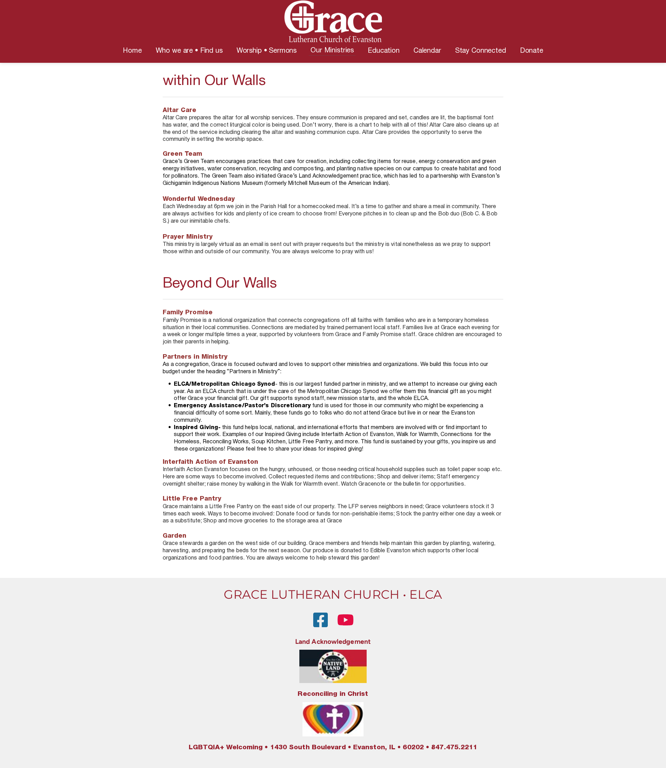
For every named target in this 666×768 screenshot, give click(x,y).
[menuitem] (132, 51)
